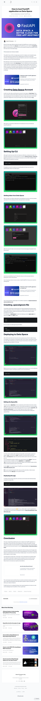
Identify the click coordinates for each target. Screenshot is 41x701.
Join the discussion (33, 598)
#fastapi (5, 591)
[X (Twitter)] (14, 41)
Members (15, 688)
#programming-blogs (27, 591)
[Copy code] (36, 162)
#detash (14, 591)
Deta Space (18, 63)
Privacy (22, 688)
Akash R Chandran (10, 41)
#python (10, 591)
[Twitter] (16, 681)
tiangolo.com (11, 467)
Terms (26, 688)
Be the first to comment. (23, 602)
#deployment (20, 591)
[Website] (22, 681)
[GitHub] (19, 681)
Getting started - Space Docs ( (28, 546)
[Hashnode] (24, 681)
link (33, 97)
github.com (10, 302)
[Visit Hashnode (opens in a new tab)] (20, 696)
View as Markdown (29, 16)
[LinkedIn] (15, 41)
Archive (19, 688)
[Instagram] (18, 681)
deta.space (10, 409)
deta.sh (16, 46)
